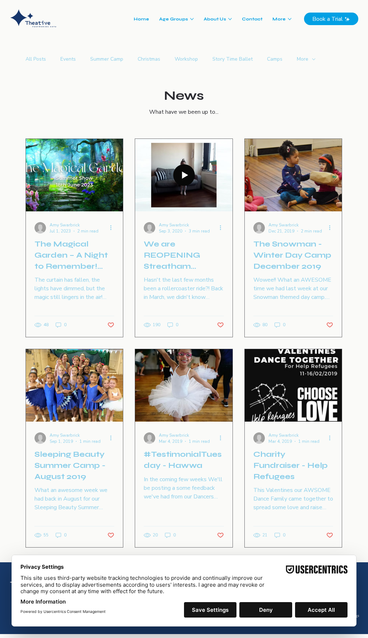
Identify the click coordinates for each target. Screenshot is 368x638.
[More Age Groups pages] (192, 19)
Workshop (186, 59)
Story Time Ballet (232, 59)
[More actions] (113, 228)
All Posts (36, 59)
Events (68, 59)
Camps (274, 59)
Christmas (149, 59)
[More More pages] (289, 19)
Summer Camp (106, 59)
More (302, 59)
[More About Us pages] (230, 19)
